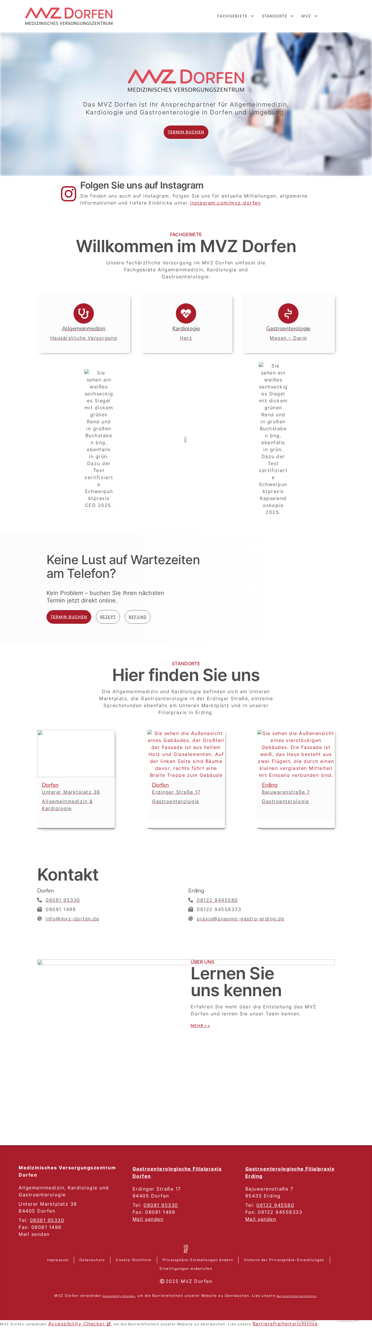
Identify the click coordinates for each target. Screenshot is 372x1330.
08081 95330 (47, 1220)
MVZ (306, 16)
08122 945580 (275, 1205)
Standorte (274, 16)
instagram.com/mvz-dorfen (225, 203)
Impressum (58, 1260)
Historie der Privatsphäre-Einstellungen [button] (284, 1260)
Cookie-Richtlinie (134, 1260)
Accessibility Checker (76, 1324)
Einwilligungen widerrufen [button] (186, 1268)
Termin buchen (186, 132)
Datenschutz (92, 1260)
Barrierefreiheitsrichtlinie (296, 1296)
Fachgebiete (232, 16)
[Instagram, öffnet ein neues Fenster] (186, 1249)
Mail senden (148, 1219)
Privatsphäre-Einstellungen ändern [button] (197, 1260)
